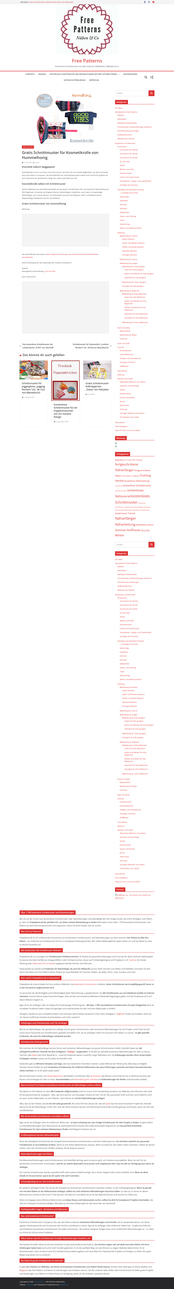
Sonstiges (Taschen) (127, 362)
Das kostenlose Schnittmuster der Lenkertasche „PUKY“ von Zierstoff (38, 346)
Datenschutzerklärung (74, 80)
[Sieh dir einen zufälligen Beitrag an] (151, 77)
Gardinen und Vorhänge (129, 386)
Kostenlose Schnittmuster (125, 143)
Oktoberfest (124, 212)
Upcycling (145, 530)
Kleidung (121, 233)
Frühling (145, 475)
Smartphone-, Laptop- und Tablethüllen (135, 181)
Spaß (108, 1103)
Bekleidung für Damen (129, 236)
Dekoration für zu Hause (43, 963)
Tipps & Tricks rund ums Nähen (127, 430)
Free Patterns (87, 60)
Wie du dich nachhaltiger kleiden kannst (45, 2)
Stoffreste (133, 530)
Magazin (42, 74)
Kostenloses (118, 486)
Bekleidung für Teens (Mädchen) (135, 322)
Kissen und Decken (127, 397)
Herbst (119, 481)
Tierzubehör (122, 371)
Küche (122, 401)
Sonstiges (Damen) (129, 255)
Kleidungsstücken (55, 1076)
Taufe (122, 220)
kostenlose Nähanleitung (137, 480)
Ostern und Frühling (128, 216)
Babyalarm (120, 459)
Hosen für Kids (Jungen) (134, 270)
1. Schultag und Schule (129, 193)
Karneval (123, 208)
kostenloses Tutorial (125, 513)
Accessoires (122, 146)
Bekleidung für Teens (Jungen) (134, 282)
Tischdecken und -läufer (129, 417)
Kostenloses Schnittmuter (141, 510)
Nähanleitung (125, 524)
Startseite (30, 74)
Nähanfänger (125, 518)
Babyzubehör (125, 331)
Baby (34, 1055)
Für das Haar (125, 161)
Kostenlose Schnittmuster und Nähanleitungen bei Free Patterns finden (83, 74)
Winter (119, 535)
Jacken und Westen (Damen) (133, 243)
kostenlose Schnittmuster (85, 984)
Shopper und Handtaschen (130, 358)
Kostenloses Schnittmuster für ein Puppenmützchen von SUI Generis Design (65, 410)
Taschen (120, 347)
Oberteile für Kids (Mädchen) (136, 314)
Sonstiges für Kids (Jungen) (132, 286)
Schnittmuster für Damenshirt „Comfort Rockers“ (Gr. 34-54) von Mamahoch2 (91, 346)
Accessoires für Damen (129, 150)
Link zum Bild (50, 271)
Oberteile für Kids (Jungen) (135, 277)
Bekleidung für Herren (129, 259)
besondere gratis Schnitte (85, 1079)
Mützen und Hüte (127, 169)
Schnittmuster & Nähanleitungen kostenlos (134, 127)
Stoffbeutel (124, 366)
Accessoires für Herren (129, 154)
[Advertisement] (65, 230)
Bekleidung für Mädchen (129, 291)
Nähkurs (120, 115)
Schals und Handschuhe (129, 177)
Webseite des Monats (125, 139)
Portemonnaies (126, 173)
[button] (118, 74)
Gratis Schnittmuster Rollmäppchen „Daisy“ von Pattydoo (97, 386)
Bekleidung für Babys (128, 335)
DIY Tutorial (137, 460)
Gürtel (122, 165)
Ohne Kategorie (28, 147)
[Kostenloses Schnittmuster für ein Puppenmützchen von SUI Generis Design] (65, 362)
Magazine (24, 1270)
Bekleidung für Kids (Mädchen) (134, 294)
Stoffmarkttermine (124, 135)
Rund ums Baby (123, 328)
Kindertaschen (125, 350)
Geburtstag (124, 197)
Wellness (121, 375)
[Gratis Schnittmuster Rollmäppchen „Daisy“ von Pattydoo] (97, 362)
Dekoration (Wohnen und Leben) (132, 382)
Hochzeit (123, 204)
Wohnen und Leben (125, 379)
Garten (122, 390)
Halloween (124, 201)
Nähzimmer (124, 405)
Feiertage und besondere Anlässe (130, 189)
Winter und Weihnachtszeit (130, 228)
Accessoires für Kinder (129, 157)
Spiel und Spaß (123, 343)
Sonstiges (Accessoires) (129, 185)
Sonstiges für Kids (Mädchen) (136, 318)
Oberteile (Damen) (129, 251)
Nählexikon (121, 119)
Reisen (151, 525)
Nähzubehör (120, 422)
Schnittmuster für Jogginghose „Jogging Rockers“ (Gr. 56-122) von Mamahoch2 (33, 388)
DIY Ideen (119, 108)
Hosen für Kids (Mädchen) (135, 297)
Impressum (94, 80)
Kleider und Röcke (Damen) (133, 247)
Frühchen (123, 339)
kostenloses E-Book (121, 491)
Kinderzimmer (125, 393)
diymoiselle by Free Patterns (126, 112)
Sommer (120, 530)
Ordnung (123, 409)
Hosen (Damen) (128, 239)
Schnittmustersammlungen (128, 131)
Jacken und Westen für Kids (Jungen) (139, 273)
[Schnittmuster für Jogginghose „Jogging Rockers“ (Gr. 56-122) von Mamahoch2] (34, 362)
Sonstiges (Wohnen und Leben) (132, 413)
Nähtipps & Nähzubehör (127, 123)
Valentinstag (125, 224)
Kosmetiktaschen (126, 354)
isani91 (37, 163)
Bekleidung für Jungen (129, 263)
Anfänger (71, 1051)
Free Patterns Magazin (130, 476)
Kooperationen (130, 74)
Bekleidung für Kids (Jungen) (133, 266)
